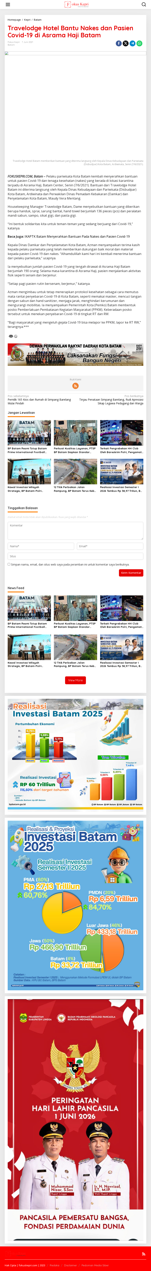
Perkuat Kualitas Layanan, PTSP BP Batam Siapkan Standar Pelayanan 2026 (75, 450)
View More (75, 680)
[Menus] (8, 4)
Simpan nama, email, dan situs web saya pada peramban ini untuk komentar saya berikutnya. (70, 564)
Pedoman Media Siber (95, 1265)
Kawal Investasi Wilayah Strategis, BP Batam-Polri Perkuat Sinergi (24, 489)
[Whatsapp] (139, 43)
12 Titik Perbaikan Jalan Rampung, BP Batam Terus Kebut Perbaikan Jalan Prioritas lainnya (75, 489)
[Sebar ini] (119, 43)
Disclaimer (70, 1265)
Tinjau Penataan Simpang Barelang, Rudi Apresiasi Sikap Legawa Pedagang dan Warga (111, 399)
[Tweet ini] (126, 43)
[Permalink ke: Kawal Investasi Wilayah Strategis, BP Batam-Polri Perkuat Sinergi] (29, 471)
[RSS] (75, 386)
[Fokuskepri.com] (76, 4)
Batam (11, 44)
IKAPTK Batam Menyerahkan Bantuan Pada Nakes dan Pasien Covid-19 (77, 236)
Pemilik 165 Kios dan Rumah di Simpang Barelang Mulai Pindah (39, 399)
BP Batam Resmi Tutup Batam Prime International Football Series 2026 (27, 450)
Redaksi (54, 1265)
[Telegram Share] (132, 43)
